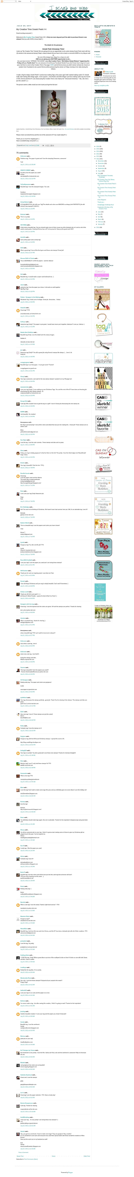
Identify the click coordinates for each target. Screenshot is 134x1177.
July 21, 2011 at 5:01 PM (27, 370)
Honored (98, 56)
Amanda (23, 307)
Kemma (22, 801)
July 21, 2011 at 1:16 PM (27, 208)
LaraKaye (23, 967)
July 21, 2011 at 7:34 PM (27, 517)
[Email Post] (43, 145)
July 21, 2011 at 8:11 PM (27, 565)
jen (21, 350)
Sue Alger (23, 440)
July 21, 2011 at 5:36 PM (27, 406)
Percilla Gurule (25, 473)
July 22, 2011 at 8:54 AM (27, 1087)
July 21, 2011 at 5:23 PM (27, 395)
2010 (98, 227)
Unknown (23, 156)
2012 (98, 156)
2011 (97, 158)
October (100, 166)
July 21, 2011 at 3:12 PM (27, 279)
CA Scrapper (24, 680)
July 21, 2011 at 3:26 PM (27, 291)
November (101, 163)
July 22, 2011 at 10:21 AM (27, 1125)
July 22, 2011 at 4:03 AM (27, 972)
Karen (22, 886)
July (99, 173)
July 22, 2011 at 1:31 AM (27, 824)
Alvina (22, 856)
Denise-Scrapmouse (26, 1103)
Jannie (22, 1131)
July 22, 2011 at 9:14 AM (27, 1097)
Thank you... (101, 202)
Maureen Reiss (25, 916)
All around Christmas (69, 129)
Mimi (21, 787)
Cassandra (23, 773)
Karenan (23, 214)
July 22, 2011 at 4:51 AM (27, 1005)
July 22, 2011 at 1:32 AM (27, 840)
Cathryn (22, 321)
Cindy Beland (24, 202)
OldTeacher (24, 570)
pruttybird (23, 941)
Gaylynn (23, 736)
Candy (22, 1022)
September (101, 168)
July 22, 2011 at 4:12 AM (27, 984)
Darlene (22, 1001)
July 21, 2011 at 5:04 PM (27, 381)
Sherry (22, 830)
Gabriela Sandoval (26, 1075)
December (101, 161)
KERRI (22, 411)
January (100, 224)
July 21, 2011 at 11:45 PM (27, 755)
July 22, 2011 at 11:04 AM (27, 1148)
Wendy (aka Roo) (25, 978)
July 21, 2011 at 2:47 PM (27, 252)
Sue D (22, 845)
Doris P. (22, 872)
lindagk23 (23, 750)
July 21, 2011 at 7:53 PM (27, 554)
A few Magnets (102, 199)
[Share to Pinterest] (53, 145)
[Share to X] (50, 145)
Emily (22, 726)
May (99, 214)
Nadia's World (24, 523)
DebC (22, 711)
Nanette (22, 902)
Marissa (22, 1036)
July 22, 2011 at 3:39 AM (27, 962)
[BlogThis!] (48, 145)
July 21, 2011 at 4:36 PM (27, 356)
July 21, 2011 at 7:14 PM (27, 485)
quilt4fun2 (23, 697)
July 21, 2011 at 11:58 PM (27, 767)
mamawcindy (24, 387)
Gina (21, 761)
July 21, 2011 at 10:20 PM (27, 720)
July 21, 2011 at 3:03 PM (27, 268)
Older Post (87, 1156)
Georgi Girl (23, 401)
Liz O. (22, 1092)
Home (53, 1156)
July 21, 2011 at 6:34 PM (27, 457)
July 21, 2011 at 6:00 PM (27, 444)
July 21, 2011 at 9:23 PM (27, 646)
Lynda (22, 542)
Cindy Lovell (24, 591)
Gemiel (22, 581)
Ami (21, 274)
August (100, 171)
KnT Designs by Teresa (27, 1050)
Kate (21, 491)
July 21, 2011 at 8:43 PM (27, 598)
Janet (22, 284)
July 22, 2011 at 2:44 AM (27, 935)
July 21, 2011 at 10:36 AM (27, 164)
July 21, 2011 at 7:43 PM (27, 536)
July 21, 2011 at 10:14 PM (27, 706)
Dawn (22, 817)
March (100, 219)
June (99, 211)
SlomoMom (23, 928)
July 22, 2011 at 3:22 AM (27, 949)
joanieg (22, 1011)
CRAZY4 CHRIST (25, 170)
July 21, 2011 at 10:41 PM (27, 730)
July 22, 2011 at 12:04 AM (27, 781)
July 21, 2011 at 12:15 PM (27, 178)
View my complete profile (101, 85)
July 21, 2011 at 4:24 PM (27, 344)
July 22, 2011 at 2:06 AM (27, 896)
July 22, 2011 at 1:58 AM (27, 880)
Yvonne (22, 667)
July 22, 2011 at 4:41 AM (27, 995)
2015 (98, 149)
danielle (22, 237)
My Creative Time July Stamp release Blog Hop (106, 180)
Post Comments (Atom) (31, 1159)
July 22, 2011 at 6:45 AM (27, 1044)
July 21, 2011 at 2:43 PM (27, 242)
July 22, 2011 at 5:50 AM (27, 1016)
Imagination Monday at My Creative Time (105, 207)
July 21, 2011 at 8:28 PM (27, 586)
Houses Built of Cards (27, 258)
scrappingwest (25, 362)
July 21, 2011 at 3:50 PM (27, 302)
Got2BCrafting (24, 1117)
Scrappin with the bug (27, 604)
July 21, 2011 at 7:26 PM (27, 501)
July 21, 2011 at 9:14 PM (27, 625)
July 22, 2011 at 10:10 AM (27, 1111)
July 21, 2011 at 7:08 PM (27, 467)
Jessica (22, 618)
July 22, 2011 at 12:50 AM (27, 796)
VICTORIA (23, 225)
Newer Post (20, 1156)
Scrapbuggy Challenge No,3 (106, 204)
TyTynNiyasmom (25, 184)
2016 (98, 146)
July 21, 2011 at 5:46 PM (27, 416)
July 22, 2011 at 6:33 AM (27, 1030)
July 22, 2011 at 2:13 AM (27, 910)
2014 (98, 151)
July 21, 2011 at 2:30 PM (27, 231)
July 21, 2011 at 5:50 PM (27, 434)
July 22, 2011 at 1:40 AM (27, 866)
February (101, 221)
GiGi (21, 247)
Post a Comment (23, 1152)
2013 (98, 154)
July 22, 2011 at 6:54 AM (27, 1057)
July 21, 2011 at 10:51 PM (27, 744)
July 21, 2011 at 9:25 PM (27, 662)
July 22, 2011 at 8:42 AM (27, 1069)
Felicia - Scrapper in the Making (30, 297)
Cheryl (22, 376)
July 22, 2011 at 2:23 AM (27, 923)
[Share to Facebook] (51, 145)
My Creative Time (29, 37)
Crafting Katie (24, 955)
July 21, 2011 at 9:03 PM (27, 612)
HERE (52, 65)
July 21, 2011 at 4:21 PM (27, 326)
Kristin (22, 463)
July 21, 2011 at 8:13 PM (27, 575)
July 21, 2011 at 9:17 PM (27, 635)
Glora (22, 450)
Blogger (70, 1172)
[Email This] (46, 145)
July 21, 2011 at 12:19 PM (27, 196)
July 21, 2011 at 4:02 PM (27, 316)
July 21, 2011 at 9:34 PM (27, 692)
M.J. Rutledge (24, 507)
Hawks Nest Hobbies (26, 332)
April (99, 217)
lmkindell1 (23, 990)
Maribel (22, 1062)
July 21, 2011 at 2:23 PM (27, 219)
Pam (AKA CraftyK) (26, 560)
